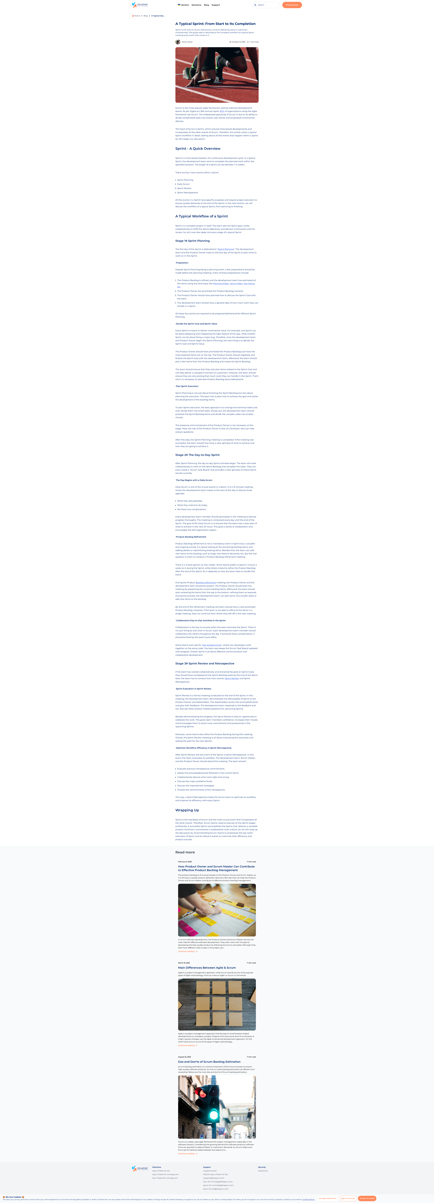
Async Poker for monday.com (165, 1174)
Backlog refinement (206, 582)
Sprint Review (232, 678)
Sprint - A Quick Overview (198, 149)
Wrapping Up (187, 810)
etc (178, 287)
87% (222, 111)
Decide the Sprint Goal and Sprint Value (196, 324)
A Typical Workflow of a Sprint (201, 216)
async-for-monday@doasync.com (218, 1185)
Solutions (196, 5)
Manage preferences (327, 1198)
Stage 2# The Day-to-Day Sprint (197, 455)
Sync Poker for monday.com (165, 1178)
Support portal (209, 1171)
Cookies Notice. (308, 1199)
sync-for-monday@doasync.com (218, 1182)
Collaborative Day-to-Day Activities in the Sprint (201, 620)
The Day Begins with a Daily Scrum (194, 480)
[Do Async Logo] (140, 5)
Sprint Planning (226, 249)
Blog (206, 5)
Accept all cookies (367, 1198)
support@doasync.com (213, 1178)
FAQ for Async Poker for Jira (215, 1174)
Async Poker (236, 283)
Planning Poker (221, 283)
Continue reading (186, 951)
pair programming (211, 645)
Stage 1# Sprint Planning (192, 240)
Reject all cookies (348, 1198)
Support (216, 5)
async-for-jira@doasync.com (216, 1189)
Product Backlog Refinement (191, 537)
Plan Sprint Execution (187, 386)
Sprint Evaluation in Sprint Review (193, 689)
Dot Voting (249, 283)
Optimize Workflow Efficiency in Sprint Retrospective (203, 748)
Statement (263, 1171)
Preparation (182, 263)
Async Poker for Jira (161, 1171)
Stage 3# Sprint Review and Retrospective (204, 663)
